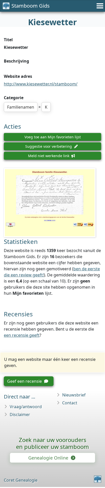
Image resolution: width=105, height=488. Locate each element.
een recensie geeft (22, 335)
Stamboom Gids (30, 5)
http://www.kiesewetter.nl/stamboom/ (40, 84)
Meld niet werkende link (49, 155)
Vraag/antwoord (26, 406)
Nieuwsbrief (74, 395)
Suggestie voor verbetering (49, 146)
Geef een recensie (25, 381)
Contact (69, 403)
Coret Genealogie (20, 480)
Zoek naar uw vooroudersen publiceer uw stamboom (52, 443)
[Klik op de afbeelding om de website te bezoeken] (52, 202)
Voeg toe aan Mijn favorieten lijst (52, 137)
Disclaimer (20, 414)
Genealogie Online (49, 458)
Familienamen (20, 107)
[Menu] (99, 5)
